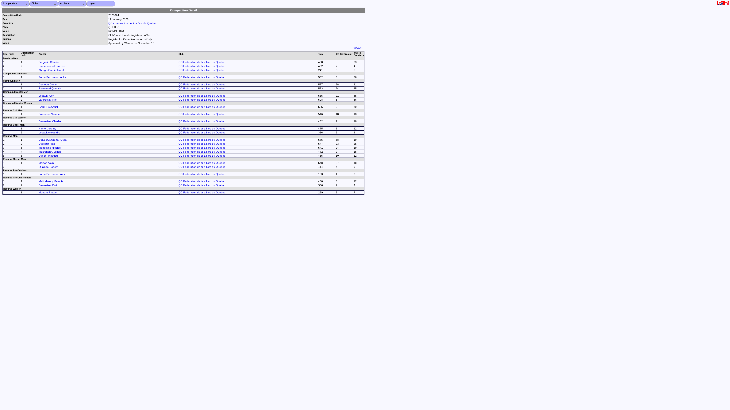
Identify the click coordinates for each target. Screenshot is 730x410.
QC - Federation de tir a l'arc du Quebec (132, 23)
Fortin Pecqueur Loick (52, 174)
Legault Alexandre (49, 132)
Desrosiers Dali (48, 185)
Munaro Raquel (48, 192)
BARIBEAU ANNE (49, 106)
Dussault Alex (47, 143)
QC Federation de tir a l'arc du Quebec (202, 62)
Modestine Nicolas (50, 147)
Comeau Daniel (48, 84)
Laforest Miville (48, 99)
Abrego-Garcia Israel (51, 70)
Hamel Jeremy (47, 128)
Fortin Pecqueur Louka (52, 77)
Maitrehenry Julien (50, 151)
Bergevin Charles (49, 62)
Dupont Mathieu (48, 155)
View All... (358, 48)
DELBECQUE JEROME (53, 139)
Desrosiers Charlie (50, 121)
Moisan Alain (46, 162)
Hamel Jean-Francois (51, 66)
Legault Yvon (46, 95)
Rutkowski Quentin (50, 88)
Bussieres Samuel (49, 114)
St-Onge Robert (48, 166)
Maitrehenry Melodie (51, 181)
